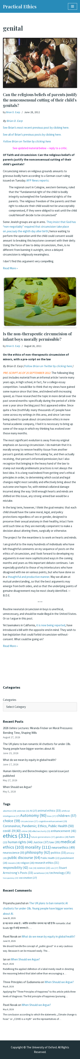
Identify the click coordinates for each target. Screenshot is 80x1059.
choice (11, 820)
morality (38, 847)
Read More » (10, 268)
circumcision (29, 821)
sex (54, 867)
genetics (62, 836)
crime (26, 831)
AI (33, 810)
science (43, 868)
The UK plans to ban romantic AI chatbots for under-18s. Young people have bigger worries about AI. (38, 908)
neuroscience (13, 852)
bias (51, 816)
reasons (14, 862)
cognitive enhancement (52, 821)
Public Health (50, 858)
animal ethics (49, 810)
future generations (43, 836)
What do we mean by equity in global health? (29, 760)
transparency (10, 878)
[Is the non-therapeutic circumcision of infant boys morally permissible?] (40, 301)
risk (33, 868)
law (54, 842)
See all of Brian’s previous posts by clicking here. (32, 134)
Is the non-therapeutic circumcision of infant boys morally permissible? (37, 336)
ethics (17, 835)
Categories (9, 700)
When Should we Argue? (17, 787)
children (66, 815)
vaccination (28, 877)
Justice (41, 842)
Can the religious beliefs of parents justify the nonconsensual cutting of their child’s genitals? (40, 100)
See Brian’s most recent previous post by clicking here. (36, 127)
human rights (20, 842)
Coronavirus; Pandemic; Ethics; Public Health (38, 826)
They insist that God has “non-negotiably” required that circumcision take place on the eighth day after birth (39, 226)
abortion (9, 810)
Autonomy (33, 815)
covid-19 (12, 831)
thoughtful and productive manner (28, 577)
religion (27, 863)
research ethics (47, 863)
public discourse (23, 857)
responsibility (15, 867)
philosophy (37, 852)
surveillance (41, 873)
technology (59, 873)
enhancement (63, 831)
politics (58, 852)
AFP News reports (37, 180)
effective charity (41, 831)
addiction (23, 811)
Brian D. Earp (13, 112)
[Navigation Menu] (72, 6)
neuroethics (63, 847)
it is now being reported (50, 625)
